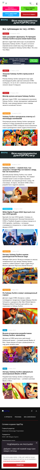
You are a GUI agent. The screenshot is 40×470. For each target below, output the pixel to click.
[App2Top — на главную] (7, 411)
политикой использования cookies (14, 461)
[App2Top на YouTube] (27, 411)
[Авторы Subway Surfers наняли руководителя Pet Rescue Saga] (20, 276)
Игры (4, 330)
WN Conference (30, 417)
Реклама (18, 417)
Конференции (7, 209)
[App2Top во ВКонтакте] (31, 411)
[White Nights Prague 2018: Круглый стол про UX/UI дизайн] (20, 237)
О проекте (8, 417)
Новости (5, 33)
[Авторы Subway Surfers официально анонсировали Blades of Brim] (20, 391)
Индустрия (6, 113)
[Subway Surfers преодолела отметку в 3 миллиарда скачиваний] (20, 138)
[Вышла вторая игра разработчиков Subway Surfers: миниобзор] (20, 354)
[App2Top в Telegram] (36, 411)
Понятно (20, 465)
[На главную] (3, 3)
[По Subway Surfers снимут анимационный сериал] (20, 316)
